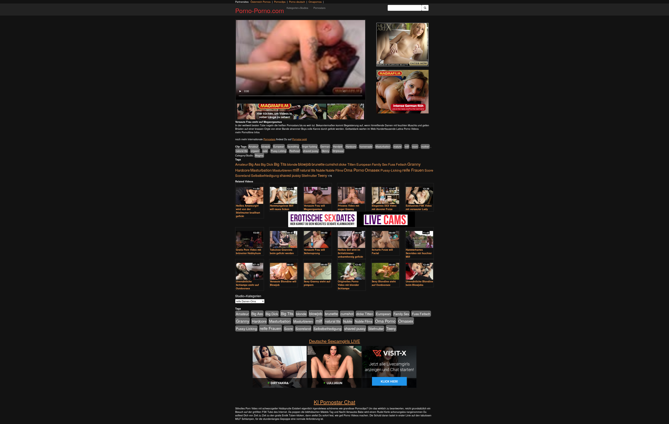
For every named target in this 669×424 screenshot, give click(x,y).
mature (397, 146)
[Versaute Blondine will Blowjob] (283, 270)
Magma (259, 155)
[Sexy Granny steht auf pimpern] (317, 270)
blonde (292, 164)
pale (265, 151)
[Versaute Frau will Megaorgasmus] (317, 194)
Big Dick (267, 164)
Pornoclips (280, 1)
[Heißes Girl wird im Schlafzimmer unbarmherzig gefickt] (351, 238)
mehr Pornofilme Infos (247, 132)
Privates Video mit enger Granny (348, 207)
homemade (366, 146)
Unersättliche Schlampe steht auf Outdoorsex (247, 285)
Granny (414, 164)
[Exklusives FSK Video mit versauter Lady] (419, 194)
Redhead (295, 151)
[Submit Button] (425, 8)
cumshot (331, 164)
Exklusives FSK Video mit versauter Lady (419, 207)
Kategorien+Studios (297, 8)
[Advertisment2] (402, 91)
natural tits (241, 151)
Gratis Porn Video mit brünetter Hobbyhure (248, 251)
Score (429, 170)
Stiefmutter (309, 175)
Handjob (337, 146)
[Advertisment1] (402, 44)
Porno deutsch (297, 1)
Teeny (322, 175)
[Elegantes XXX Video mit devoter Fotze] (385, 194)
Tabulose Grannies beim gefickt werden (282, 251)
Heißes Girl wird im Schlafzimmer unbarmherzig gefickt (350, 253)
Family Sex (379, 164)
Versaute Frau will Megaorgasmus (314, 207)
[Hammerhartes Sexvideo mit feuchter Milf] (419, 238)
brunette (318, 164)
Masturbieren (282, 170)
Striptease (338, 151)
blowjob (266, 146)
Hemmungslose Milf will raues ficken (281, 207)
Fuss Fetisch (397, 164)
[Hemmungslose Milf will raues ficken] (283, 194)
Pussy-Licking (278, 151)
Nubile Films (334, 170)
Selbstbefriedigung (265, 175)
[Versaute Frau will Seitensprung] (317, 238)
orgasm (255, 151)
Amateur (253, 146)
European (278, 146)
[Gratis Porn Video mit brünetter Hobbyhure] (249, 238)
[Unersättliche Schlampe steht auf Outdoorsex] (249, 270)
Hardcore (351, 146)
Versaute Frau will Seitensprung (314, 251)
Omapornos (315, 1)
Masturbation (383, 146)
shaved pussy (310, 151)
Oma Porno (354, 170)
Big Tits (280, 164)
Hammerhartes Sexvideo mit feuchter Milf (419, 253)
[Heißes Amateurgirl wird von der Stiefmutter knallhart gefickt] (249, 194)
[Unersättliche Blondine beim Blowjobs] (419, 270)
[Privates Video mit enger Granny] (351, 194)
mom (415, 146)
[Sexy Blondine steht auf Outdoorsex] (385, 270)
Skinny (325, 151)
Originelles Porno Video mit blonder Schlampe (348, 285)
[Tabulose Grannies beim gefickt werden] (283, 238)
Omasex (372, 170)
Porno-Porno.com (259, 10)
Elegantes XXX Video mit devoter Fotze (384, 207)
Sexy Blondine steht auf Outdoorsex (384, 283)
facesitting (293, 146)
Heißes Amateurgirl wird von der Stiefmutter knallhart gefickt (248, 211)
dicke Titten (347, 164)
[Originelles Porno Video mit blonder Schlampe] (351, 270)
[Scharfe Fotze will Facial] (385, 238)
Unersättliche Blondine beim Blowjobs (419, 283)
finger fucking (309, 146)
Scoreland (242, 175)
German (325, 146)
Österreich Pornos (261, 1)
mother (425, 146)
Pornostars (319, 8)
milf (407, 146)
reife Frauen (413, 170)
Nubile (320, 170)
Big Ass (254, 164)
